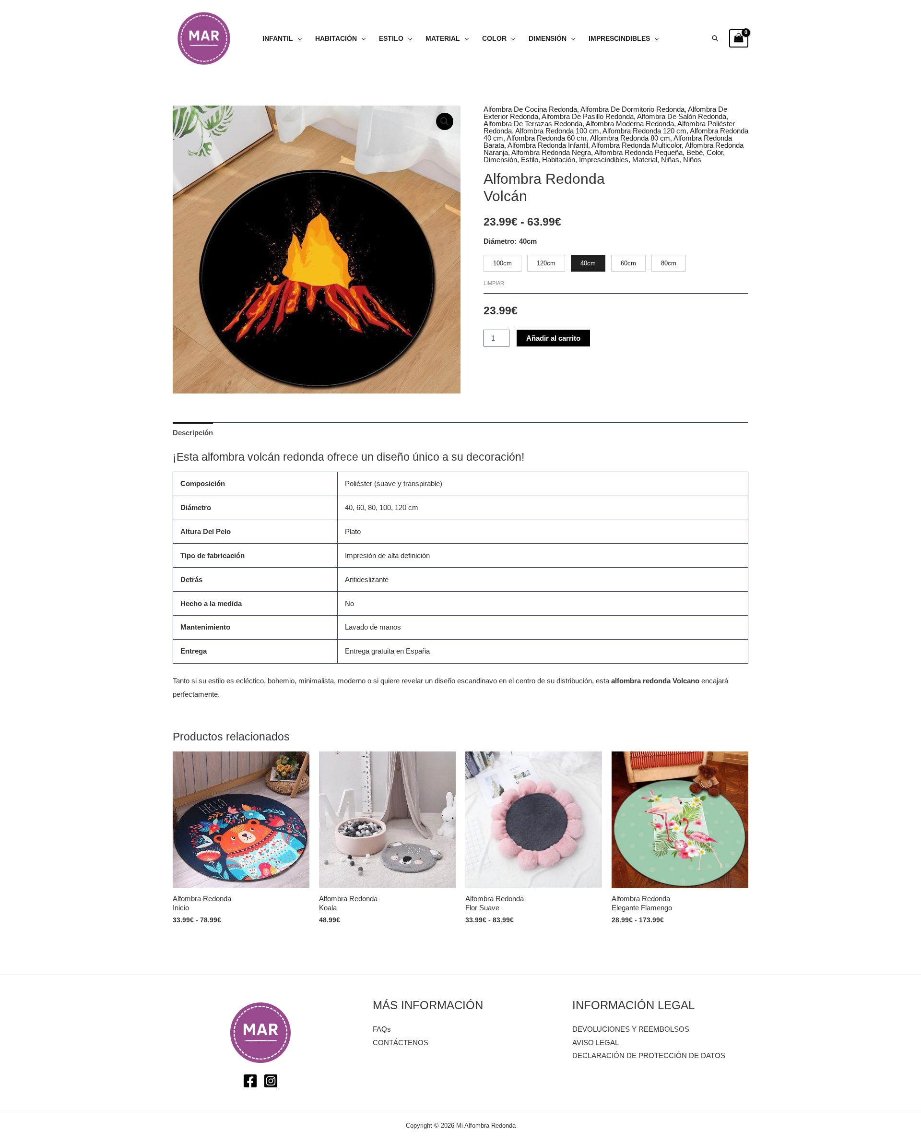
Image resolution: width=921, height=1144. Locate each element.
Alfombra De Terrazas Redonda (533, 123)
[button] (715, 38)
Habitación (336, 38)
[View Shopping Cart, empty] (738, 38)
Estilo (391, 38)
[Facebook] (250, 1080)
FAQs (382, 1029)
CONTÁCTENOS (400, 1042)
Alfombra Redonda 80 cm (630, 138)
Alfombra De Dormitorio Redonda (632, 109)
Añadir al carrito (553, 338)
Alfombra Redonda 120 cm (644, 131)
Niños (692, 159)
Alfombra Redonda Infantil (548, 145)
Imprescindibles (619, 38)
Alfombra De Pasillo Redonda (588, 116)
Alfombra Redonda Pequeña (638, 152)
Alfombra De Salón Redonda (681, 116)
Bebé (694, 152)
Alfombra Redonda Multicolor (636, 145)
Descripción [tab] (193, 433)
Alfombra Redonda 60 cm (547, 138)
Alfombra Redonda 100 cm (557, 131)
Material (442, 38)
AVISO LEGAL (595, 1042)
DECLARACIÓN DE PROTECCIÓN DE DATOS (648, 1055)
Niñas (670, 159)
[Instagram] (270, 1080)
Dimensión (548, 38)
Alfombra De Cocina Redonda (530, 109)
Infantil (277, 38)
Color (494, 38)
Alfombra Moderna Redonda (630, 123)
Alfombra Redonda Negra (551, 152)
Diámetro (499, 241)
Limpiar (494, 283)
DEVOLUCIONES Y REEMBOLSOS (630, 1029)
